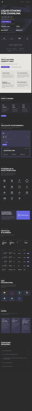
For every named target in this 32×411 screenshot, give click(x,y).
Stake (28, 253)
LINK (3, 133)
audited (10, 45)
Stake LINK (4, 144)
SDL (5, 133)
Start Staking (6, 21)
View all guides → (7, 314)
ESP (7, 133)
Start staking (4, 115)
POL (9, 133)
